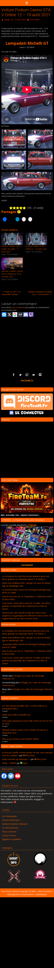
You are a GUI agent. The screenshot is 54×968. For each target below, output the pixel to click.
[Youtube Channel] (18, 775)
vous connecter (18, 307)
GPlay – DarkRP (9, 762)
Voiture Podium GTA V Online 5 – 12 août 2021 (36, 247)
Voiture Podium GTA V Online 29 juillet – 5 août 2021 (11, 248)
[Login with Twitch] (31, 313)
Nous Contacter (9, 831)
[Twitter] (11, 775)
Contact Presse (9, 834)
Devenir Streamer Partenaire (15, 823)
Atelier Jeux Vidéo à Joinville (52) (16, 714)
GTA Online (35, 19)
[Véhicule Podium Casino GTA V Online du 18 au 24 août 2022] (12, 263)
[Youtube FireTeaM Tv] (33, 374)
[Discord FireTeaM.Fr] (40, 374)
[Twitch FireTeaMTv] (27, 374)
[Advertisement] (27, 340)
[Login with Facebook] (4, 313)
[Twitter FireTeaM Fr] (20, 374)
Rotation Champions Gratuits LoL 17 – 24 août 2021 (40, 292)
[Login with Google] (14, 313)
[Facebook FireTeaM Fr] (13, 374)
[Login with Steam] (20, 313)
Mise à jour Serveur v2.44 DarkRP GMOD (20, 738)
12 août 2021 (20, 19)
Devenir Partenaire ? (11, 819)
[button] (13, 138)
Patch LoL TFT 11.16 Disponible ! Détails (11, 292)
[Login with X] (9, 313)
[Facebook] (4, 775)
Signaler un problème (11, 838)
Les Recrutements (10, 827)
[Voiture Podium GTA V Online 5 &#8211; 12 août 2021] (36, 238)
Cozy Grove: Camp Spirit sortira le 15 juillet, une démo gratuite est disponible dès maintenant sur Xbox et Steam (26, 605)
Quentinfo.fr (41, 893)
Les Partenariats (9, 815)
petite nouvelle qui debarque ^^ (16, 758)
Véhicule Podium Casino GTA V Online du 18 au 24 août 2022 (12, 273)
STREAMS (32, 524)
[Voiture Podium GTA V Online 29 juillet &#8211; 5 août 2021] (12, 238)
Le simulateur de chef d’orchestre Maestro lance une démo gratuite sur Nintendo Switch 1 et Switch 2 (25, 577)
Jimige (7, 19)
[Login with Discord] (25, 313)
